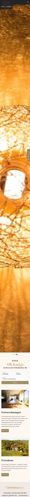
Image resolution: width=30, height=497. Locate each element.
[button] (13, 354)
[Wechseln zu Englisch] (28, 150)
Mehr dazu (5, 430)
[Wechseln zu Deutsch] (28, 153)
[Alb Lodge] (6, 4)
